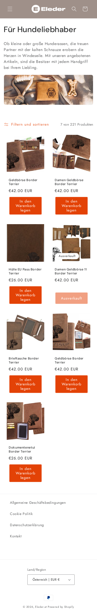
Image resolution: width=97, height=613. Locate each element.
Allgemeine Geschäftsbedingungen (38, 502)
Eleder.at (41, 607)
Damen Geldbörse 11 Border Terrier (71, 271)
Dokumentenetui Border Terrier (22, 450)
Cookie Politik (21, 513)
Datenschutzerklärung (27, 524)
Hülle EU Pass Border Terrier (25, 271)
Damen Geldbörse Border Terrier (69, 182)
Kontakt (15, 536)
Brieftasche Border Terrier (24, 360)
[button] (9, 8)
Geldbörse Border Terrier (23, 182)
